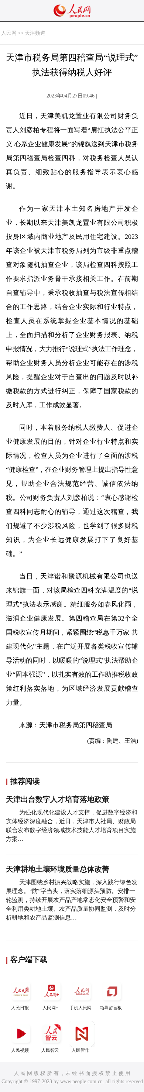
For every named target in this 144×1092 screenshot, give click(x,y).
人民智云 (50, 1050)
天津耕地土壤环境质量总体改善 (57, 869)
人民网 (9, 33)
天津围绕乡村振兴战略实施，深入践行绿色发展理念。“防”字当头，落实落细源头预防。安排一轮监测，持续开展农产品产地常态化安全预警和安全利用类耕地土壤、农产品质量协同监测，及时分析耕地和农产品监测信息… (71, 900)
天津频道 (35, 33)
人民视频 (20, 1050)
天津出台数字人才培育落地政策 (57, 799)
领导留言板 (111, 1007)
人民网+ (50, 1007)
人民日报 (20, 1007)
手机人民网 (80, 1007)
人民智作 (80, 1050)
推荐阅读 (25, 781)
